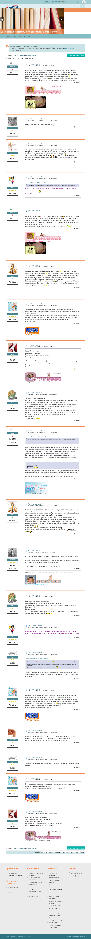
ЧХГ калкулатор (12, 873)
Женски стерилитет (54, 908)
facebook (10, 2)
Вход (20, 36)
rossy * (12, 187)
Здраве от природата (55, 915)
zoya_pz (12, 354)
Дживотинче (12, 559)
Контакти (56, 2)
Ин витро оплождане (55, 925)
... (14, 55)
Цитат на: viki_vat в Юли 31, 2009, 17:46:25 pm (36, 182)
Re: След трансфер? (35, 64)
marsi (72, 48)
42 (17, 55)
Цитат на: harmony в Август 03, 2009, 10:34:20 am (37, 658)
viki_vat (12, 313)
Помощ (15, 36)
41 (15, 55)
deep (61, 48)
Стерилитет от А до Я (55, 927)
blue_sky (67, 48)
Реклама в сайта (33, 896)
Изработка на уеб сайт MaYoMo (76, 936)
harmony (12, 66)
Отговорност (32, 894)
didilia (12, 128)
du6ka (12, 276)
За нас (47, 2)
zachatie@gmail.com (6, 2)
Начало (9, 36)
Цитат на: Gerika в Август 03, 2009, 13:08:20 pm (36, 461)
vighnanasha (12, 739)
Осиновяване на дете (35, 891)
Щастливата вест (54, 877)
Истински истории (13, 887)
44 (21, 55)
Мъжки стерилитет (54, 905)
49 (30, 55)
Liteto (12, 153)
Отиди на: (38, 852)
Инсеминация (53, 922)
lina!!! (12, 657)
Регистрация (27, 36)
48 (29, 55)
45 (23, 55)
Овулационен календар (15, 875)
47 (27, 55)
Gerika (12, 402)
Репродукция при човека (56, 889)
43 (19, 55)
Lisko (12, 433)
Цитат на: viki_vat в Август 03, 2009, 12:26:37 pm (36, 436)
